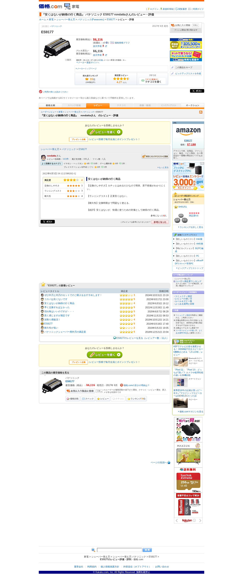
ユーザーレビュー (48, 112)
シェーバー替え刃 (72, 112)
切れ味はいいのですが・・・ (59, 311)
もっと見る (164, 167)
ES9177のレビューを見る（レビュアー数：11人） (142, 338)
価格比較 (74, 398)
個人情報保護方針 (110, 566)
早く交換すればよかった (57, 307)
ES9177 (83, 149)
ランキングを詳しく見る (191, 227)
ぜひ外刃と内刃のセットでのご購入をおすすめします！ (73, 295)
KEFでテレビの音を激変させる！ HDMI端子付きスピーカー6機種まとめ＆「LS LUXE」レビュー (188, 350)
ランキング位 (138, 398)
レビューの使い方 (183, 298)
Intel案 (199, 239)
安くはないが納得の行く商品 (59, 303)
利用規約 (92, 566)
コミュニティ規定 (183, 296)
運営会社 (78, 566)
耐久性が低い (51, 327)
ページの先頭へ (159, 462)
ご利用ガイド (197, 9)
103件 (66, 159)
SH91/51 (182, 207)
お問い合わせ (162, 566)
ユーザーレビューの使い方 (186, 330)
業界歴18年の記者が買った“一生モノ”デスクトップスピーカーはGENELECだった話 (187, 393)
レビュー (104, 398)
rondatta (51, 155)
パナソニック (56, 26)
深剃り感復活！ (52, 319)
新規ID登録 (168, 9)
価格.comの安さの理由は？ (137, 385)
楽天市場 (97, 46)
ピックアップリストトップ (190, 268)
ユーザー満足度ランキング (188, 281)
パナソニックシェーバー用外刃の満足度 (65, 331)
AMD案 (199, 243)
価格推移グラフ (122, 43)
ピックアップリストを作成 (188, 73)
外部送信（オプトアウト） (137, 566)
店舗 (100, 60)
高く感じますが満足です (57, 315)
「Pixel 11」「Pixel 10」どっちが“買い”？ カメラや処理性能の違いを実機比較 (188, 372)
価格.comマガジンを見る (191, 411)
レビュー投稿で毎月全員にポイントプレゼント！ (114, 139)
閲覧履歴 (182, 9)
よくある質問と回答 (184, 304)
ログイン (154, 9)
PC (197, 256)
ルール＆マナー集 (183, 301)
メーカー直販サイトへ (88, 62)
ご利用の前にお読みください (55, 92)
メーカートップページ (87, 68)
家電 (60, 112)
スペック (89, 398)
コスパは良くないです (55, 299)
